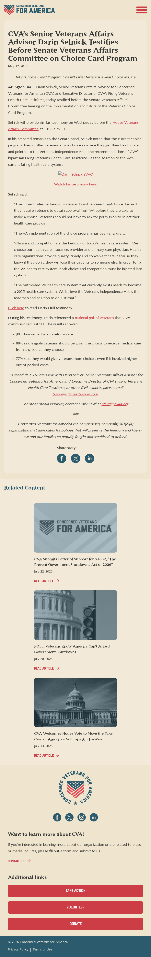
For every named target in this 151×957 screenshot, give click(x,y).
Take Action (76, 890)
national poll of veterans (94, 318)
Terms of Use (42, 949)
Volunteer (82, 910)
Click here (16, 308)
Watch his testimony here (75, 184)
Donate (82, 926)
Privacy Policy (18, 949)
